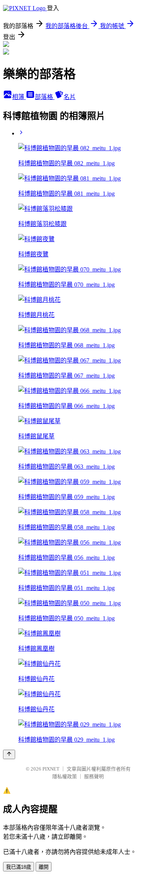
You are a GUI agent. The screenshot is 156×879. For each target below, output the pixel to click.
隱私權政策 (64, 776)
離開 (43, 867)
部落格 (45, 97)
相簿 (19, 97)
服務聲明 (94, 776)
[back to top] (9, 754)
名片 (70, 97)
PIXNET (50, 769)
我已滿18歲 (18, 867)
